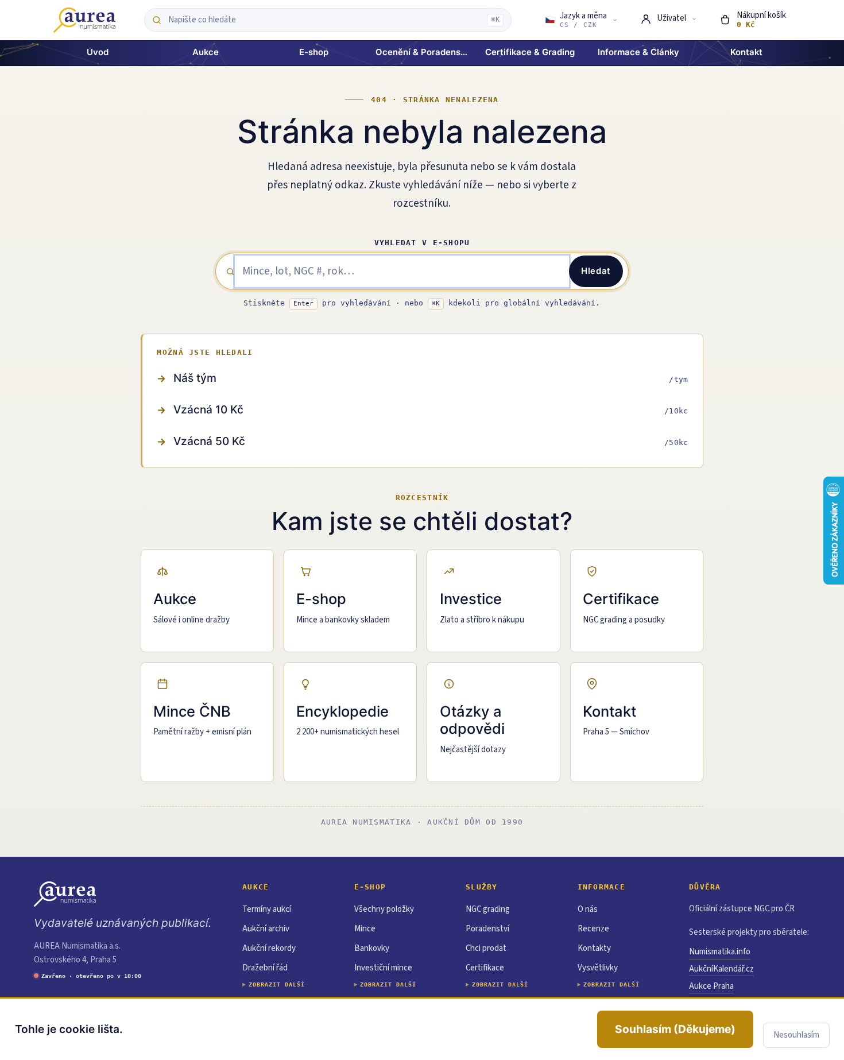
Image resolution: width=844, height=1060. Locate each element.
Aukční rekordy (269, 948)
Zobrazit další (277, 984)
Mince (364, 929)
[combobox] (324, 20)
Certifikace (485, 968)
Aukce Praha (711, 986)
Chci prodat (486, 948)
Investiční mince (383, 968)
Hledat (596, 271)
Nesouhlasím (796, 1035)
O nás (588, 909)
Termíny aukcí (266, 909)
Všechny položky (384, 909)
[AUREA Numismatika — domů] (84, 20)
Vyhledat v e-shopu (422, 242)
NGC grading (488, 909)
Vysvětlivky (598, 968)
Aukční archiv (265, 929)
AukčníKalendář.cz (721, 969)
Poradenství (487, 929)
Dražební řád (265, 968)
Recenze (593, 929)
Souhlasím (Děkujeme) (675, 1029)
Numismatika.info (719, 952)
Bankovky (371, 948)
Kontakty (594, 948)
